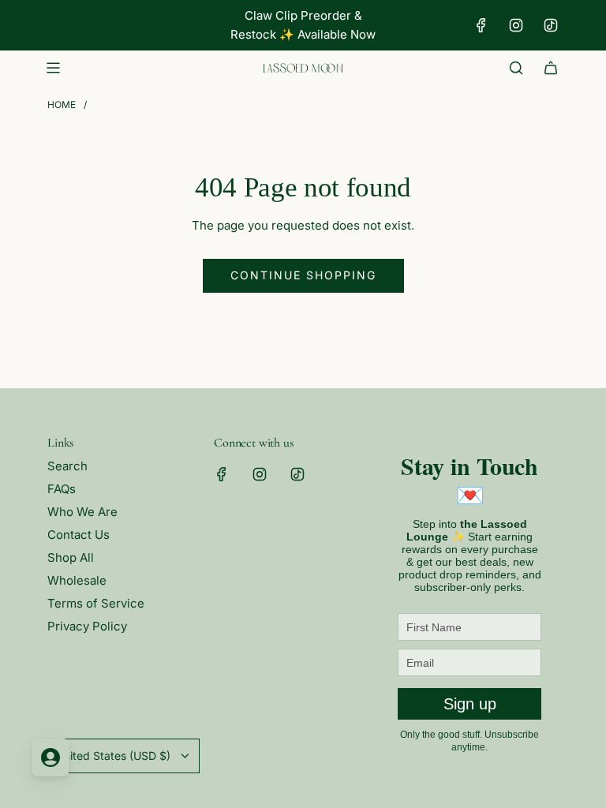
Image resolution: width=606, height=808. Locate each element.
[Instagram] (516, 25)
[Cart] (550, 67)
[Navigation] (53, 67)
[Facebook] (481, 25)
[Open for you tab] (50, 757)
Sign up (469, 704)
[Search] (516, 67)
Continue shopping (303, 275)
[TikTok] (550, 25)
